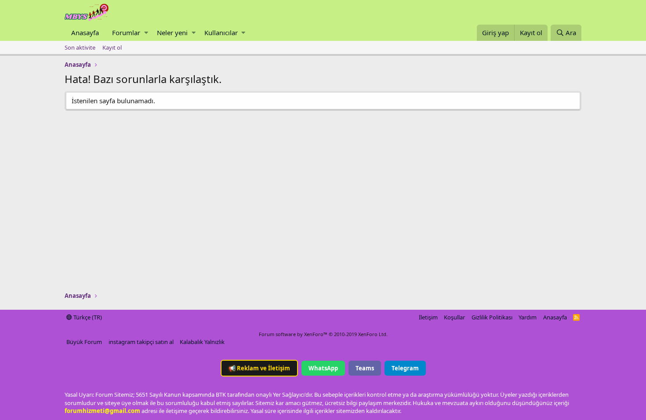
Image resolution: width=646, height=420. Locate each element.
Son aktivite (80, 47)
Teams (365, 368)
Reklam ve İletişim (259, 368)
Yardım (528, 317)
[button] (146, 33)
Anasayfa (85, 32)
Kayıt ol (112, 47)
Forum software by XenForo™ (323, 334)
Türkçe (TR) (87, 317)
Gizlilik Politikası (492, 317)
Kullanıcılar (221, 32)
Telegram (405, 368)
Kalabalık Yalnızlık (202, 342)
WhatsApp (323, 368)
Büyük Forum (84, 342)
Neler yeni (172, 32)
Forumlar (126, 32)
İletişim (428, 317)
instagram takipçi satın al (141, 342)
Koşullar (454, 317)
